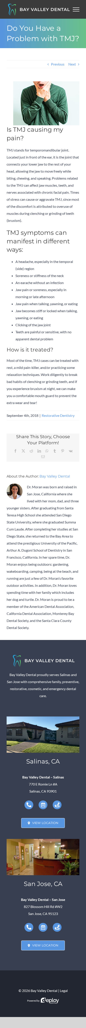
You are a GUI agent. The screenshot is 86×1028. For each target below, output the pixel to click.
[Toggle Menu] (76, 9)
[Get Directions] (57, 804)
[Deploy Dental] (50, 1000)
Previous (57, 64)
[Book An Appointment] (43, 804)
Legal (64, 990)
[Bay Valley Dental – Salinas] (43, 718)
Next (72, 64)
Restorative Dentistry (58, 415)
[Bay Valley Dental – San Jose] (43, 840)
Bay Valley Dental (54, 476)
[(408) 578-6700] (28, 927)
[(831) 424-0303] (28, 804)
